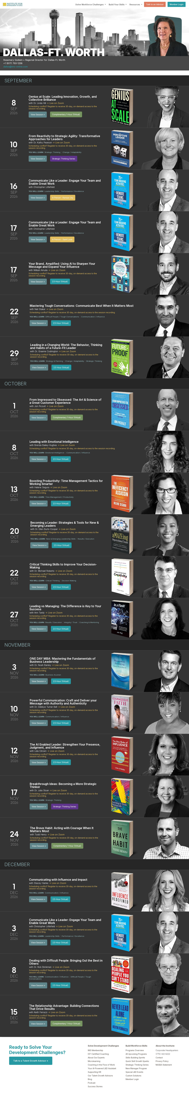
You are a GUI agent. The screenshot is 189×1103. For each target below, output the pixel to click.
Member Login (176, 4)
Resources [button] (135, 4)
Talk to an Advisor (155, 4)
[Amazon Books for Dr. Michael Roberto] (123, 576)
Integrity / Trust (70, 622)
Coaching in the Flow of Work (101, 1065)
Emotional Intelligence (54, 453)
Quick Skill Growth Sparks (137, 1061)
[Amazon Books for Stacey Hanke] (123, 890)
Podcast (91, 1083)
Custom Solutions (133, 1075)
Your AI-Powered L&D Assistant (102, 1068)
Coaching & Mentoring (89, 622)
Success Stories (95, 1086)
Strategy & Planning (54, 361)
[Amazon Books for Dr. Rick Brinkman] (123, 974)
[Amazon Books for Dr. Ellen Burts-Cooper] (123, 535)
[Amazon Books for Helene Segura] (123, 493)
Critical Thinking (53, 580)
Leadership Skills (52, 191)
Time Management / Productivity (59, 497)
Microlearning (94, 1061)
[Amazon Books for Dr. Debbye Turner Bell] (123, 712)
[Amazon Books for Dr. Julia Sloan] (123, 796)
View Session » (38, 114)
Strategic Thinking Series (137, 1065)
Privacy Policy (162, 1061)
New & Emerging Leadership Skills (61, 539)
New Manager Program (136, 1068)
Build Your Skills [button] (117, 4)
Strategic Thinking (52, 152)
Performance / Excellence (72, 191)
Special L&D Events (134, 1072)
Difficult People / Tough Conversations (62, 317)
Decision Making (69, 580)
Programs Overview (135, 1050)
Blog (90, 1079)
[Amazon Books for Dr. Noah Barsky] (123, 671)
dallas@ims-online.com (15, 66)
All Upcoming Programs (136, 1054)
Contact (159, 1057)
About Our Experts (96, 1057)
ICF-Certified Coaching (98, 1054)
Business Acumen (53, 675)
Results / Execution (86, 539)
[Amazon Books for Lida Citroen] (123, 754)
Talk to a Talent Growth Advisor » (30, 1060)
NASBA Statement (164, 1065)
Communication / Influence (93, 317)
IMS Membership (95, 1050)
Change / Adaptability (72, 152)
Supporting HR (94, 1072)
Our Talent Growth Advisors (100, 1075)
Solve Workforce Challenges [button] (89, 4)
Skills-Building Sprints (135, 1057)
